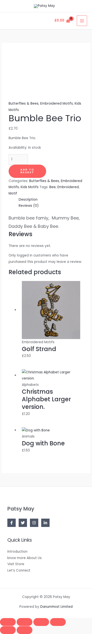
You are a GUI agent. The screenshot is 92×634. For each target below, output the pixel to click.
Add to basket (27, 171)
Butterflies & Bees (24, 103)
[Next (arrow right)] (24, 630)
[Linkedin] (45, 523)
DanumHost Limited (56, 606)
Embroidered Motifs (56, 103)
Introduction (17, 551)
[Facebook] (11, 523)
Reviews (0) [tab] (29, 205)
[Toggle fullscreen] (24, 622)
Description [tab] (28, 199)
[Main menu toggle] (82, 20)
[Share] (41, 622)
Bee (52, 187)
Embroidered (68, 187)
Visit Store (15, 564)
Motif (13, 193)
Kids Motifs (30, 187)
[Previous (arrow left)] (8, 630)
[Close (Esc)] (58, 622)
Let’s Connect (18, 570)
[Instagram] (34, 523)
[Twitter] (23, 523)
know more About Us (24, 558)
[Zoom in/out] (8, 622)
